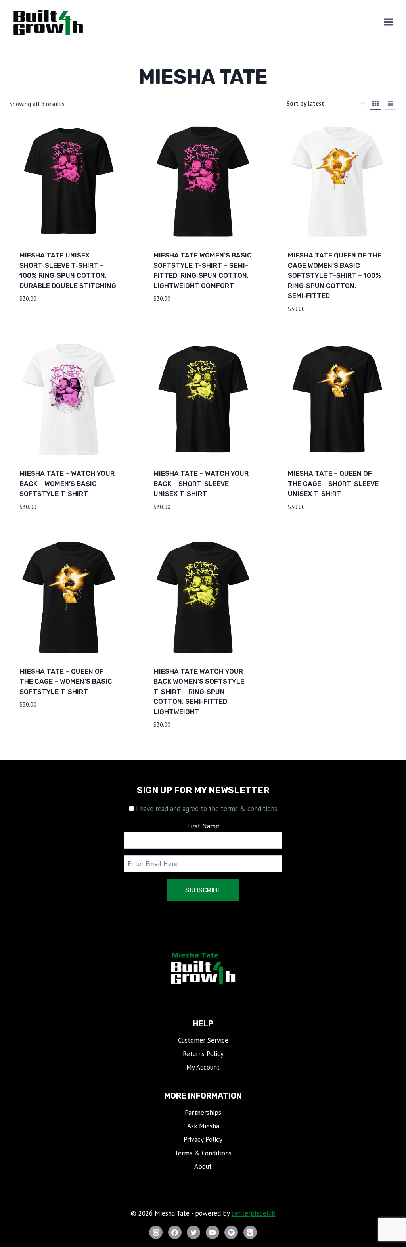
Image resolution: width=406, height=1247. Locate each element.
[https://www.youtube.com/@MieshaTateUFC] (212, 1232)
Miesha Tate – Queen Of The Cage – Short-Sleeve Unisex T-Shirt (333, 483)
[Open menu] (388, 22)
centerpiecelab (254, 1213)
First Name (203, 826)
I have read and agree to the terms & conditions (206, 808)
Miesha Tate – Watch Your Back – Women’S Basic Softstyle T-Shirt (67, 483)
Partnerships (203, 1112)
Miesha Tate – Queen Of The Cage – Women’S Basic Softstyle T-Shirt (65, 681)
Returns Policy (203, 1053)
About (203, 1166)
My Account (203, 1067)
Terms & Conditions (203, 1153)
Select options (46, 322)
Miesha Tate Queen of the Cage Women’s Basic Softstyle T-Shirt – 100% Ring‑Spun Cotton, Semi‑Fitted (334, 275)
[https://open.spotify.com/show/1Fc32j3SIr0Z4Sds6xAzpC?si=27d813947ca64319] (231, 1232)
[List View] (390, 104)
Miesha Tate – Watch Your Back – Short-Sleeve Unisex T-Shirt (201, 483)
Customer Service (203, 1040)
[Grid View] (375, 104)
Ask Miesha (203, 1126)
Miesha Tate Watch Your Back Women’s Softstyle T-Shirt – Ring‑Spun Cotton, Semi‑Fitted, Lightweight (198, 691)
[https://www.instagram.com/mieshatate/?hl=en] (156, 1232)
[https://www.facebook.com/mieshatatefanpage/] (175, 1232)
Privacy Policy (203, 1139)
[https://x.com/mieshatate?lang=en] (193, 1232)
